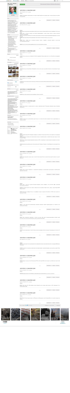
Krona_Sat (16, 99)
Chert (16, 98)
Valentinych (9, 103)
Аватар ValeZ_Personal (12, 10)
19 (52, 305)
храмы (15, 31)
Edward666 (11, 99)
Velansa (12, 103)
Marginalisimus (10, 100)
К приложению (16, 63)
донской (9, 22)
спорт (16, 93)
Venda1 (14, 103)
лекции (9, 25)
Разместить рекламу (62, 323)
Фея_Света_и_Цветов (13, 111)
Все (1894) (16, 97)
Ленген (16, 107)
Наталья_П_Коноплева (11, 109)
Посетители (13, 132)
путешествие (9, 27)
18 (53, 305)
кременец (12, 24)
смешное (9, 29)
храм (13, 31)
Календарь (58, 305)
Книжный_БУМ (15, 119)
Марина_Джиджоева (10, 108)
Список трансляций (10, 123)
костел (10, 24)
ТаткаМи (9, 111)
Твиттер (9, 51)
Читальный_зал (14, 118)
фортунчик (9, 113)
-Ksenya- (9, 98)
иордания (10, 23)
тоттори (14, 29)
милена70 (15, 112)
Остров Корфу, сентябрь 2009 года (13, 46)
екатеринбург (11, 22)
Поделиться (57, 60)
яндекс (11, 32)
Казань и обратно (10, 45)
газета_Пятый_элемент (11, 112)
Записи (8, 3)
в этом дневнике (30, 305)
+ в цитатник (28, 24)
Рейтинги (23, 0)
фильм (11, 30)
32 (48, 305)
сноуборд (14, 93)
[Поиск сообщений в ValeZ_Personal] (16, 81)
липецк (11, 25)
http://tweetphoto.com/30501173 (24, 185)
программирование (10, 93)
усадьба (9, 30)
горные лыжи (11, 91)
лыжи (13, 25)
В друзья (13, 15)
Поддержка (54, 0)
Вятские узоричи (10, 38)
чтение (9, 32)
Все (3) (17, 55)
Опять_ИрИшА (10, 110)
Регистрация (15, 0)
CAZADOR (14, 98)
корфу (8, 24)
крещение (15, 24)
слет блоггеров (14, 28)
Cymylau (9, 99)
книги (16, 23)
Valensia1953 (15, 102)
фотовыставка (16, 30)
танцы (12, 29)
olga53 (8, 104)
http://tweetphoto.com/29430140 (50, 273)
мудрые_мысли (10, 118)
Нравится (54, 60)
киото (14, 23)
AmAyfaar (11, 98)
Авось (27, 0)
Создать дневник (22, 4)
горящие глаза (15, 91)
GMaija (14, 99)
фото (13, 30)
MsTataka (16, 100)
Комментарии (14, 3)
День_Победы (10, 119)
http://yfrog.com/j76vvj (49, 37)
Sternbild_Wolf (9, 102)
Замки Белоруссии (10, 39)
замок (14, 22)
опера (13, 92)
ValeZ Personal (11, 4)
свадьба (9, 28)
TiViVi (12, 102)
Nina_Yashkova (10, 101)
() (50, 86)
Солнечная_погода (14, 110)
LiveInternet (9, 0)
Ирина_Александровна (11, 106)
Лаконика (9, 107)
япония (13, 32)
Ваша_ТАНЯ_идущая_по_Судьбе (12, 105)
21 (50, 305)
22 (49, 305)
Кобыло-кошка (16, 106)
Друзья (11, 3)
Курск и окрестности (11, 42)
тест (8, 59)
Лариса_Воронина (12, 107)
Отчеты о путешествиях (11, 43)
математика (11, 92)
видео (12, 20)
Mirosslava (13, 100)
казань (12, 23)
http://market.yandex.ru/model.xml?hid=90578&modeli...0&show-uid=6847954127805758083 (32, 218)
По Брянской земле (10, 40)
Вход (18, 0)
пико (13, 26)
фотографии (10, 31)
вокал (8, 91)
